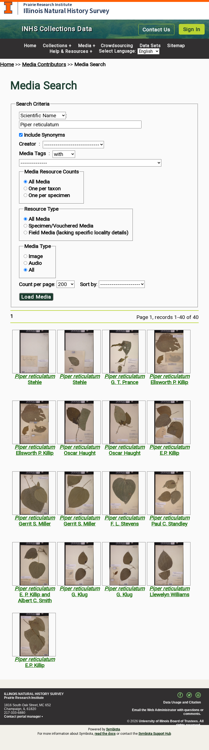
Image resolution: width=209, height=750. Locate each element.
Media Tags (32, 153)
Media (84, 45)
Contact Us (156, 29)
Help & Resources (69, 51)
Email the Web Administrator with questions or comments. (168, 712)
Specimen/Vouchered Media (61, 226)
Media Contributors (44, 64)
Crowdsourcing (117, 45)
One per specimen (49, 195)
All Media (39, 182)
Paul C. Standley (169, 524)
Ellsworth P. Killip (169, 382)
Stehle (35, 382)
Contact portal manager (22, 716)
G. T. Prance (124, 382)
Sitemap (176, 45)
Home (30, 45)
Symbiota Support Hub (155, 734)
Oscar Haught (80, 453)
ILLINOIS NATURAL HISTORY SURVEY (34, 694)
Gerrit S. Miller (35, 524)
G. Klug (80, 594)
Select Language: (118, 51)
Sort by (88, 284)
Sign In (191, 29)
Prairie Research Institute (47, 4)
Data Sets (150, 45)
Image (36, 256)
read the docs (105, 734)
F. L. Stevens (124, 524)
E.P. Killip (169, 453)
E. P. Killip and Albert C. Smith (35, 597)
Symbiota (113, 729)
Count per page (36, 284)
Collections (55, 45)
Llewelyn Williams (169, 594)
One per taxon (45, 188)
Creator (27, 144)
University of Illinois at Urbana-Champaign (8, 8)
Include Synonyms (44, 135)
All (31, 270)
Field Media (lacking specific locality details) (78, 232)
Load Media (36, 297)
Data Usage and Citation (182, 702)
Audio (35, 263)
